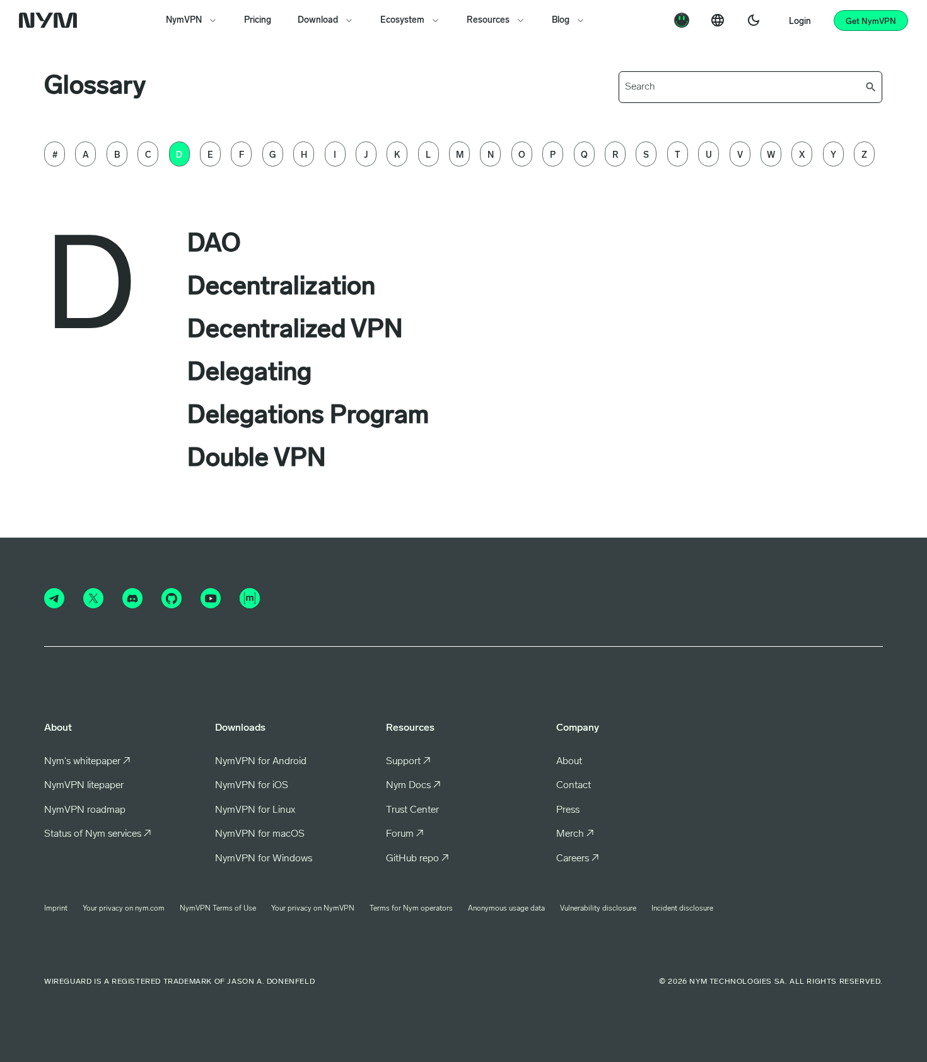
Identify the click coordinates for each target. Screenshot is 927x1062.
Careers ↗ (577, 859)
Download (318, 20)
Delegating (249, 373)
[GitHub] (171, 598)
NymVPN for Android (260, 762)
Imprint (55, 908)
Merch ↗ (575, 834)
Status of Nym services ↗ (97, 834)
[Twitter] (93, 598)
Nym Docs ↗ (413, 786)
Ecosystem (402, 20)
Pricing (257, 20)
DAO (214, 244)
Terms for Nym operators (411, 908)
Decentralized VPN (295, 330)
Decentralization (281, 287)
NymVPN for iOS (251, 786)
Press (568, 810)
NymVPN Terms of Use (218, 908)
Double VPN (256, 459)
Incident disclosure (682, 908)
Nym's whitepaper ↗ (87, 762)
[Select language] (717, 20)
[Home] (50, 20)
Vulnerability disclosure (598, 908)
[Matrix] (250, 598)
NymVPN (184, 20)
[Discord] (132, 598)
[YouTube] (211, 598)
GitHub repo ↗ (417, 859)
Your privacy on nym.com (124, 908)
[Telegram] (54, 598)
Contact (573, 786)
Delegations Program (308, 416)
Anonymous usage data (506, 908)
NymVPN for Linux (255, 810)
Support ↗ (408, 762)
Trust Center (412, 810)
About (569, 762)
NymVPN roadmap (84, 810)
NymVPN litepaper (84, 786)
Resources (488, 20)
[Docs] (681, 20)
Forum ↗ (405, 834)
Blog (560, 20)
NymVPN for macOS (260, 834)
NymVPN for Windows (263, 859)
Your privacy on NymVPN (312, 908)
